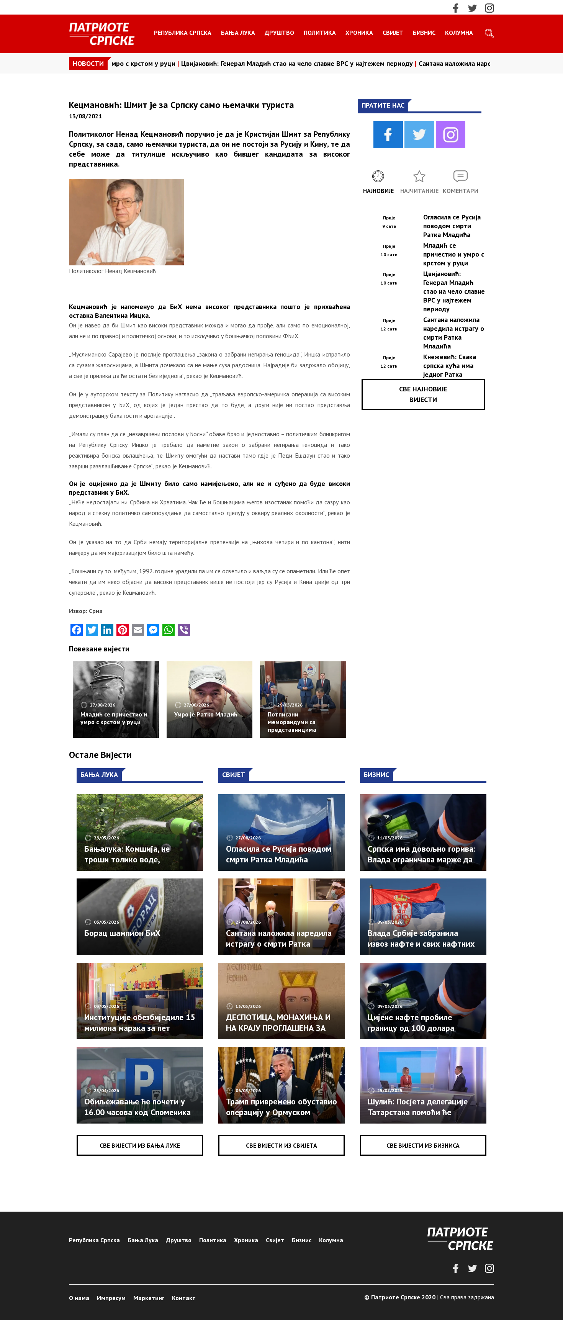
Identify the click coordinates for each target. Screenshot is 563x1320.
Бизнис (424, 32)
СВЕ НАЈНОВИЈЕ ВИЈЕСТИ (423, 394)
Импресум (111, 1298)
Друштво (279, 32)
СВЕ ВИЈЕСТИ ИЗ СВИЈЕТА (281, 1145)
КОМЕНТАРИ (460, 191)
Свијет (393, 32)
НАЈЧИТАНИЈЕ (419, 191)
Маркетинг (148, 1298)
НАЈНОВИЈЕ (378, 191)
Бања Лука (238, 32)
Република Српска (182, 32)
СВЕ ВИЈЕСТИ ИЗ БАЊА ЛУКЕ (140, 1145)
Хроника (359, 32)
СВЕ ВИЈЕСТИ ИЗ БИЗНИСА (423, 1145)
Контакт (184, 1298)
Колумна (459, 32)
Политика (320, 32)
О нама (79, 1298)
